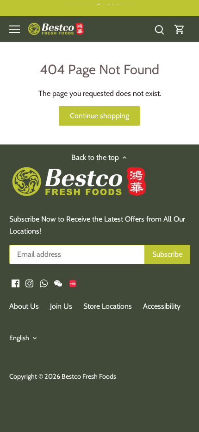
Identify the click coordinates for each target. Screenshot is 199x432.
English (19, 338)
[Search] (159, 29)
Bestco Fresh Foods (89, 376)
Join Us (61, 306)
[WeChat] (58, 283)
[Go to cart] (179, 29)
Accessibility (161, 306)
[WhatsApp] (44, 283)
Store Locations (107, 306)
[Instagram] (29, 283)
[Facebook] (15, 283)
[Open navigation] (14, 29)
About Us (24, 306)
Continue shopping (99, 115)
